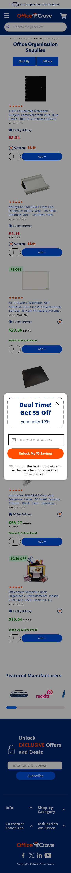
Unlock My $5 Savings (35, 453)
